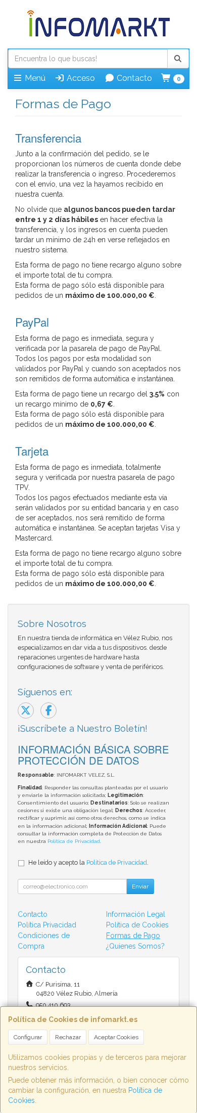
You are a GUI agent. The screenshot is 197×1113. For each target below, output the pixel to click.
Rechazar (68, 1037)
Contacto (133, 78)
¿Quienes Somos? (135, 946)
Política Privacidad (47, 925)
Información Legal (135, 914)
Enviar (140, 886)
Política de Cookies (137, 925)
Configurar (28, 1037)
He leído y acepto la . (88, 862)
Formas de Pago (133, 935)
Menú (34, 78)
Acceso (80, 78)
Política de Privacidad (73, 841)
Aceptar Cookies (116, 1037)
